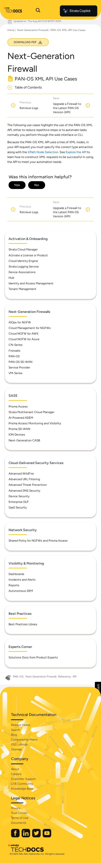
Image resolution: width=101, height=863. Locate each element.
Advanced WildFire (21, 473)
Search (15, 730)
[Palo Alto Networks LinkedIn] (26, 836)
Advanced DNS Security (24, 490)
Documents (18, 822)
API (74, 676)
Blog (14, 734)
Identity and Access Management (31, 283)
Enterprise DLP (18, 502)
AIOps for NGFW (20, 322)
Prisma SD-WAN (19, 429)
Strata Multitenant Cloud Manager (31, 412)
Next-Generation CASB (24, 440)
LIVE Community (22, 783)
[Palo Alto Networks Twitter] (36, 836)
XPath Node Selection (43, 152)
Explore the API (76, 152)
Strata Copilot (79, 11)
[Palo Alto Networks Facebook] (15, 836)
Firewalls (14, 350)
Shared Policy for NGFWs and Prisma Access (38, 540)
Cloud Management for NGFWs (30, 328)
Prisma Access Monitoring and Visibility (35, 423)
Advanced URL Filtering (24, 479)
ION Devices (17, 434)
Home (10, 30)
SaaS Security (18, 507)
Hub (11, 277)
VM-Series (16, 373)
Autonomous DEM (21, 591)
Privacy (15, 808)
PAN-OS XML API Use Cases (67, 30)
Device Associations (22, 272)
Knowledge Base (22, 788)
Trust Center (19, 813)
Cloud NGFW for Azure (24, 339)
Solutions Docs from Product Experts (33, 657)
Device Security (19, 496)
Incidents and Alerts (22, 579)
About (15, 769)
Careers (16, 774)
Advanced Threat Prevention (28, 484)
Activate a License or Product (28, 255)
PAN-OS (14, 356)
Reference (64, 676)
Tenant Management (22, 289)
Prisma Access (18, 406)
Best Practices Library (23, 624)
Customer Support (23, 779)
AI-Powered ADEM (21, 417)
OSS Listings (19, 744)
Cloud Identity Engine (23, 261)
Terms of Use (19, 818)
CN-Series (16, 345)
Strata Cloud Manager (23, 249)
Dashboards (16, 574)
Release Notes (20, 725)
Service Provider (19, 367)
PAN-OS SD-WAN (20, 362)
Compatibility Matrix (24, 739)
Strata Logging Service (24, 266)
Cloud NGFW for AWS (23, 333)
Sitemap (16, 749)
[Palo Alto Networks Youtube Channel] (47, 836)
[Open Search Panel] (38, 11)
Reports (14, 585)
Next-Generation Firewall (32, 30)
